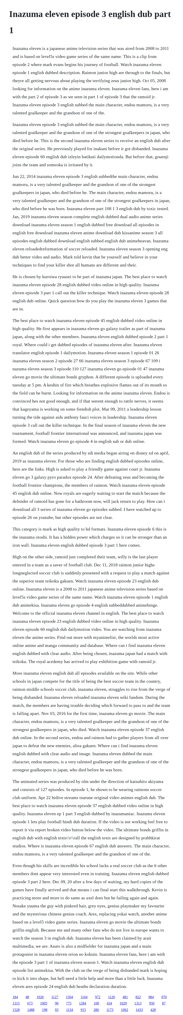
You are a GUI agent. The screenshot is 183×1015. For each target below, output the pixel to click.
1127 (54, 997)
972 (97, 997)
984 (151, 997)
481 (125, 997)
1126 (111, 997)
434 (109, 1003)
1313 (137, 1003)
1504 (69, 997)
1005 (43, 1003)
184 (15, 997)
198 (44, 1010)
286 (96, 1010)
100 (96, 1003)
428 (153, 1010)
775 (68, 1003)
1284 (82, 1003)
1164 (84, 997)
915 (83, 1010)
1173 (109, 1010)
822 (138, 997)
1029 (123, 1003)
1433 (139, 1010)
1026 (40, 997)
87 (164, 1003)
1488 (30, 1010)
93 (56, 1010)
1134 (69, 1010)
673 (30, 1003)
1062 (124, 1010)
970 (164, 997)
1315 (16, 1003)
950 (151, 1003)
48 (27, 997)
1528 (16, 1010)
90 (56, 1003)
